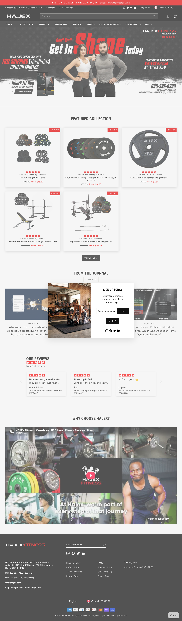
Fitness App (112, 302)
